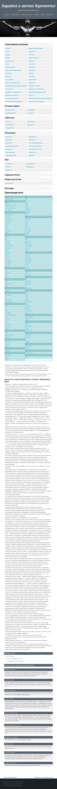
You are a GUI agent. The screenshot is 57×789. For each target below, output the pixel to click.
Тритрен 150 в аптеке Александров (21, 434)
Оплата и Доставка (26, 14)
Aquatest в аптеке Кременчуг (28, 5)
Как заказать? (15, 14)
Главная (7, 14)
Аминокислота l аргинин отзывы (43, 777)
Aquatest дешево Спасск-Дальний (32, 480)
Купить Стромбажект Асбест (14, 658)
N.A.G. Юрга (10, 656)
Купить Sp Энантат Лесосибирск (14, 783)
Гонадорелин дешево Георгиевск (15, 661)
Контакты (49, 14)
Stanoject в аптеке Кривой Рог (31, 491)
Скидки (36, 14)
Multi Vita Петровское (10, 777)
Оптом (42, 14)
